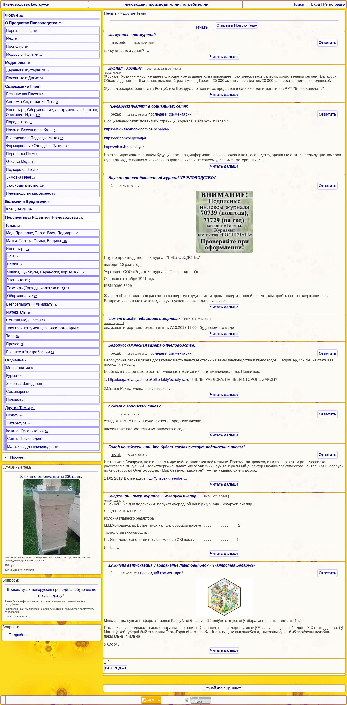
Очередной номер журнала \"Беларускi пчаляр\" (153, 496)
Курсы (11, 375)
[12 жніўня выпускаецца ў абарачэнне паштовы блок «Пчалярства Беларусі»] (224, 596)
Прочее (12, 344)
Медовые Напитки (22, 54)
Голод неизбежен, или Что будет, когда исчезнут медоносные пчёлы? (176, 447)
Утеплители (17, 280)
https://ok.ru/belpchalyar (124, 147)
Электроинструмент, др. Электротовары (41, 328)
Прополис (15, 46)
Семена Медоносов (23, 320)
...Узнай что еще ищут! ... (224, 688)
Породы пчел (17, 122)
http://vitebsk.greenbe (164, 478)
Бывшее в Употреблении (28, 352)
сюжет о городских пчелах (134, 406)
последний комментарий (170, 114)
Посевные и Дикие (22, 78)
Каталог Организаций (25, 431)
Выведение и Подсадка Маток (32, 138)
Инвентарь (15, 249)
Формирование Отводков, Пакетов (36, 146)
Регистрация (334, 4)
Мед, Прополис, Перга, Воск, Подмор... (40, 233)
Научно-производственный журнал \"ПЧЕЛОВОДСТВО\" (162, 178)
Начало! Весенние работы (29, 130)
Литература (16, 423)
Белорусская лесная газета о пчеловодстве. (151, 345)
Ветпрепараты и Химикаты (29, 304)
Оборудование (20, 296)
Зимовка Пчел (18, 177)
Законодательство (22, 185)
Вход (315, 4)
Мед (9, 38)
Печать (110, 13)
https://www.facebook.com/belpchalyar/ (136, 129)
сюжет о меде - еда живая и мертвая (144, 319)
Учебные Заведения (24, 384)
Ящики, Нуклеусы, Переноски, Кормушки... (44, 272)
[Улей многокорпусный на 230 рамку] (51, 517)
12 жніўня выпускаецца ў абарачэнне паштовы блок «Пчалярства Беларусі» (181, 565)
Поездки (13, 399)
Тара (10, 336)
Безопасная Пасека (23, 94)
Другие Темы (134, 13)
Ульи (11, 256)
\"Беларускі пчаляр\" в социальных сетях (148, 106)
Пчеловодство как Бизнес (28, 193)
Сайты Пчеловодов (24, 438)
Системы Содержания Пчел (30, 102)
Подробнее (17, 635)
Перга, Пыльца (19, 31)
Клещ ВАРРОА (19, 209)
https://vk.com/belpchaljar (125, 138)
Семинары (15, 392)
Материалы (16, 312)
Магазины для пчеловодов (30, 447)
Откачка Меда (18, 161)
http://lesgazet (156, 388)
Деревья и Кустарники (25, 70)
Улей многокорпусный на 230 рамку (51, 476)
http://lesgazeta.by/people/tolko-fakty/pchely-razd (148, 380)
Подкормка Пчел (20, 170)
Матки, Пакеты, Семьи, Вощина (33, 241)
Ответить (327, 43)
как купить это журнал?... (133, 35)
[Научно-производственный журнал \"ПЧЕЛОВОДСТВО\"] (224, 221)
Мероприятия (18, 368)
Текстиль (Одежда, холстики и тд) (36, 288)
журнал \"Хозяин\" (125, 68)
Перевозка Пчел (20, 154)
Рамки (12, 264)
